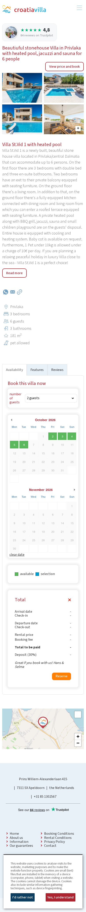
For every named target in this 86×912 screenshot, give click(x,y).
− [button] (78, 743)
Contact (50, 846)
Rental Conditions (58, 838)
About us (16, 838)
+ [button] (78, 736)
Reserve (61, 676)
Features (37, 369)
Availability (14, 369)
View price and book (64, 66)
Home (14, 834)
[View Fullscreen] (78, 714)
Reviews (57, 369)
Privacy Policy (54, 842)
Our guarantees (21, 846)
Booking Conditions (59, 834)
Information (19, 842)
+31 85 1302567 (45, 796)
